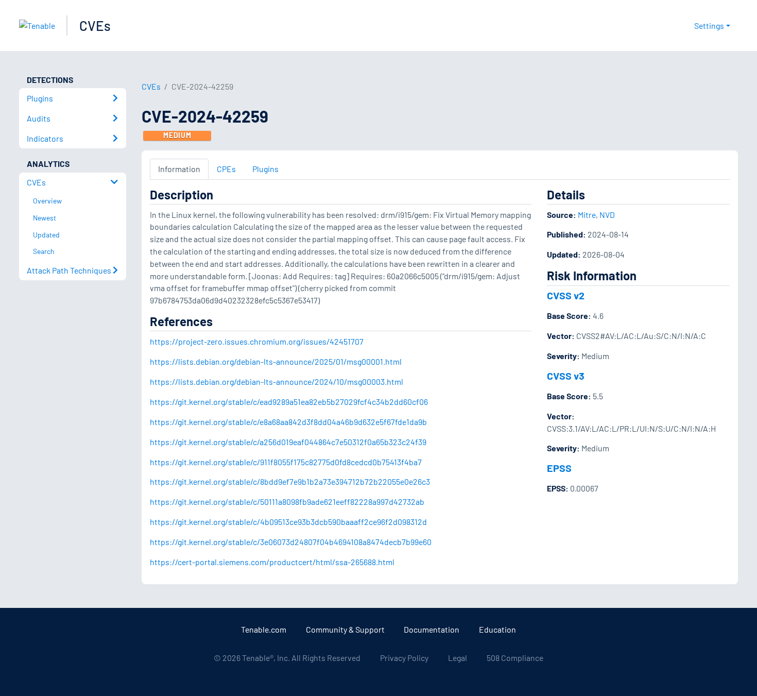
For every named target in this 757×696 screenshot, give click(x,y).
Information (179, 169)
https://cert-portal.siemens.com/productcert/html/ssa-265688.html (272, 562)
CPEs (226, 169)
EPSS (559, 468)
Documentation (431, 629)
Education (497, 629)
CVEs (95, 25)
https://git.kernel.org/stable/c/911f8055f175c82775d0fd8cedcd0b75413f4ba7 (286, 462)
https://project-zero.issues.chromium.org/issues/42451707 (257, 341)
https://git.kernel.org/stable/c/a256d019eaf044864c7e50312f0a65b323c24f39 (288, 442)
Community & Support (345, 629)
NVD (607, 214)
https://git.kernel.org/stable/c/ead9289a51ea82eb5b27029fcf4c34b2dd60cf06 (289, 401)
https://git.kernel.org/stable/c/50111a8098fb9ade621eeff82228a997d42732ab (287, 501)
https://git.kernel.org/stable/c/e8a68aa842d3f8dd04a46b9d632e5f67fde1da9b (288, 422)
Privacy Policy (404, 658)
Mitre (587, 214)
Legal (457, 658)
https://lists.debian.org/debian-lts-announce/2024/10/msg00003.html (276, 381)
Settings (709, 25)
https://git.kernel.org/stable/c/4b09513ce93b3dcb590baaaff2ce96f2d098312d (288, 522)
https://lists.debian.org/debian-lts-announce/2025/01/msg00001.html (276, 361)
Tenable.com (263, 629)
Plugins (265, 169)
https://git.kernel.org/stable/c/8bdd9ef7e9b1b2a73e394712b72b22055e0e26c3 (290, 481)
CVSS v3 (565, 375)
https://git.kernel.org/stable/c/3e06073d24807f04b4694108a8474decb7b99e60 (291, 542)
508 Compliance (515, 658)
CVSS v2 (565, 295)
